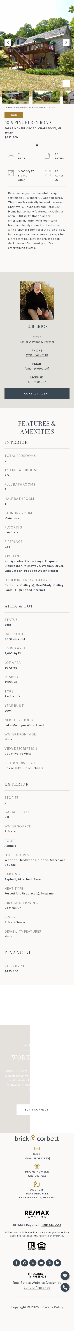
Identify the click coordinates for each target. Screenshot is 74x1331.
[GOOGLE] (24, 1262)
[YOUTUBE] (41, 1262)
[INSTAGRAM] (49, 1262)
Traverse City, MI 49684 (37, 1197)
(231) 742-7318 (37, 355)
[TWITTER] (32, 1262)
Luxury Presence (37, 1287)
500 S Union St (37, 1193)
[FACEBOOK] (16, 1262)
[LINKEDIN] (57, 1262)
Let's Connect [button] (37, 1109)
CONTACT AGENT (37, 393)
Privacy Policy (52, 1307)
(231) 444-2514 (51, 1225)
